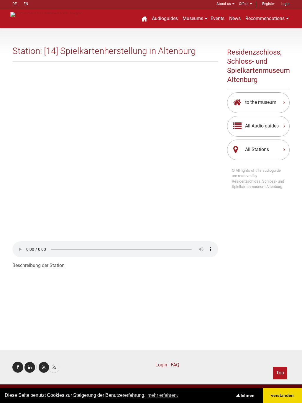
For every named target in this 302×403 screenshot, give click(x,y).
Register (268, 4)
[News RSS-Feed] (54, 367)
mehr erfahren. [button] (162, 395)
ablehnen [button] (245, 395)
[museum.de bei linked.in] (29, 367)
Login (285, 4)
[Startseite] (144, 18)
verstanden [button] (282, 395)
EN (26, 4)
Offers (243, 4)
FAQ (175, 365)
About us (223, 4)
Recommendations (265, 18)
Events (217, 18)
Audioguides (165, 18)
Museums (193, 18)
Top (280, 373)
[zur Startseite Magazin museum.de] (45, 14)
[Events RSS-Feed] (44, 367)
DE (14, 4)
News (235, 18)
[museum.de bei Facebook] (17, 367)
